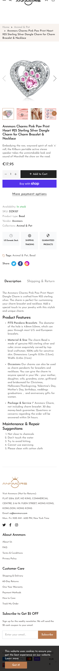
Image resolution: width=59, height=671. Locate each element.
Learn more (12, 658)
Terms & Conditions (12, 553)
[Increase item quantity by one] (15, 174)
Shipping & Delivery (12, 576)
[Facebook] (10, 525)
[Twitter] (4, 525)
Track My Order (10, 604)
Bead (22, 216)
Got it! (16, 665)
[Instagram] (16, 525)
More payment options (29, 194)
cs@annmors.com (18, 513)
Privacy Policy (9, 558)
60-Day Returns (10, 581)
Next (54, 113)
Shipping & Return (41, 281)
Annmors (17, 221)
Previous (4, 113)
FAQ (4, 547)
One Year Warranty (12, 587)
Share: (6, 263)
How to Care (8, 598)
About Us (7, 542)
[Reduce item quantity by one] (5, 174)
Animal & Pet (24, 226)
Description (12, 281)
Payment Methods (11, 592)
